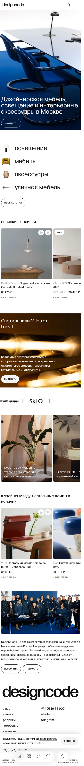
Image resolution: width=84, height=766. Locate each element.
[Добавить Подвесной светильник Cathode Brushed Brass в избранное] (48, 232)
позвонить (11, 668)
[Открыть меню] (75, 5)
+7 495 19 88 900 (53, 709)
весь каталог (13, 202)
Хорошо (69, 741)
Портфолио (11, 726)
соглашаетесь (48, 738)
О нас (6, 709)
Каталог (8, 714)
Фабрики (9, 720)
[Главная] (19, 756)
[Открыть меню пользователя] (62, 756)
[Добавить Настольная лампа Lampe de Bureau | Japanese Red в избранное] (48, 512)
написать (32, 668)
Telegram (47, 720)
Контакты (9, 731)
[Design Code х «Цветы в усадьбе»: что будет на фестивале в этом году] (26, 448)
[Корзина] (39, 756)
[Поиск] (68, 5)
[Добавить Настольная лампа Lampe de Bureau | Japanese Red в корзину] (41, 512)
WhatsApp (48, 714)
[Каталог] (29, 756)
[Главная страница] (13, 5)
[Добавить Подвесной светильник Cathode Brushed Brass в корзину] (41, 232)
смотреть (11, 123)
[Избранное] (48, 756)
